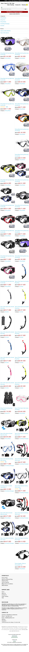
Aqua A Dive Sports (4, 32)
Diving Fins (2, 19)
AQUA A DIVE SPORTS (5, 30)
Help (13, 3)
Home (2, 3)
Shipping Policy (5, 580)
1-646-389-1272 (8, 616)
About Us (6, 3)
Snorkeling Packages (4, 23)
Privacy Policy (5, 577)
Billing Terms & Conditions (7, 583)
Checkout (24, 4)
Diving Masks (3, 17)
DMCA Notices (5, 585)
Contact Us (17, 4)
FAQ (10, 3)
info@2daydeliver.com (9, 617)
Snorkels (2, 25)
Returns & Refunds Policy (7, 579)
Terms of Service (5, 582)
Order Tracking (10, 4)
